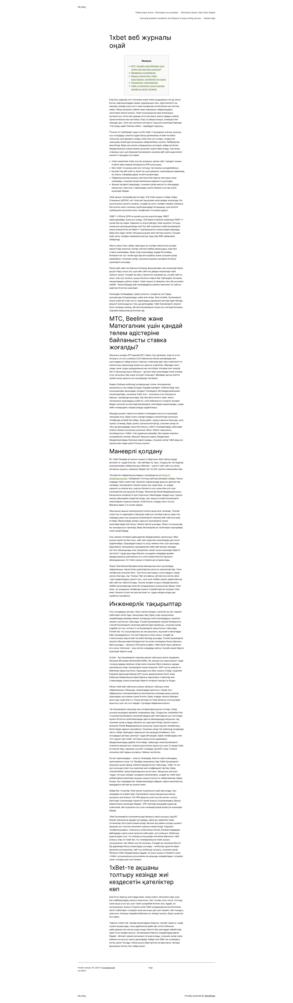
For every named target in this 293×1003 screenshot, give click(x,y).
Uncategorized (108, 968)
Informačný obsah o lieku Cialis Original (198, 12)
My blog (82, 7)
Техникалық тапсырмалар (144, 82)
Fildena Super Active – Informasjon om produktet (157, 12)
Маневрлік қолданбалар (143, 73)
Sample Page (209, 18)
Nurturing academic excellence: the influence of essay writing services (170, 18)
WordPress (210, 996)
